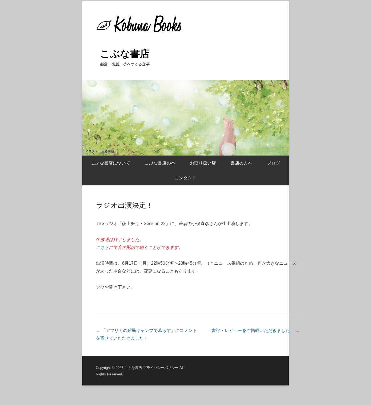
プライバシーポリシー (160, 368)
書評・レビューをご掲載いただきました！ (256, 330)
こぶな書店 (125, 53)
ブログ (273, 163)
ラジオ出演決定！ (124, 205)
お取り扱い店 (203, 163)
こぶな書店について (110, 163)
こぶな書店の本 (160, 163)
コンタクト (185, 178)
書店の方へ (241, 163)
